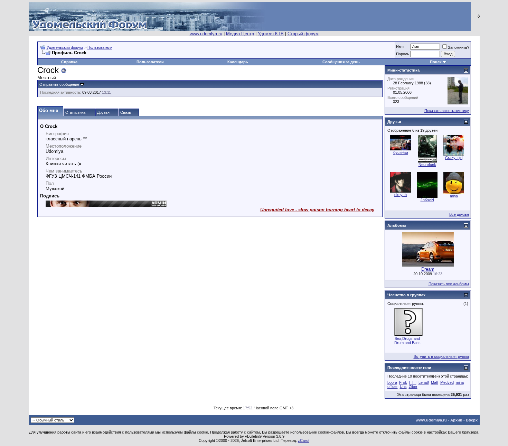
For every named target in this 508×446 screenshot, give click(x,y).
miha (454, 196)
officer (392, 386)
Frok (403, 382)
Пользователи (99, 47)
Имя (400, 47)
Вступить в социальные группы (441, 356)
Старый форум (303, 33)
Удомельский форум (65, 47)
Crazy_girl (453, 158)
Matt (434, 382)
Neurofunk (427, 164)
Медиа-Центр (240, 33)
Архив (456, 420)
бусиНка (400, 152)
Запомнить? (458, 47)
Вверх (472, 420)
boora (392, 382)
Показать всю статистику (446, 111)
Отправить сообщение (59, 84)
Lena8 (423, 382)
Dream (427, 269)
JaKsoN (427, 200)
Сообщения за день (341, 62)
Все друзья (459, 214)
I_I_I (412, 382)
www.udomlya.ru (206, 33)
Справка (69, 62)
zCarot (303, 440)
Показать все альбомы (449, 284)
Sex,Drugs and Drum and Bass (407, 340)
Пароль (402, 54)
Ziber (413, 386)
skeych (400, 195)
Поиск (436, 62)
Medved (447, 382)
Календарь (237, 62)
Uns (403, 386)
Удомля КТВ (271, 33)
